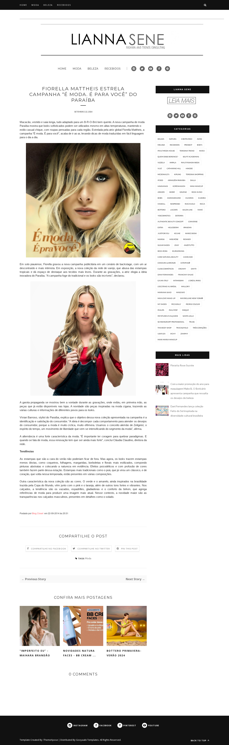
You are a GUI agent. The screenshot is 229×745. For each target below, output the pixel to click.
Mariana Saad (164, 292)
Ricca (202, 204)
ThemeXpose (50, 739)
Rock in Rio (197, 192)
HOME (23, 5)
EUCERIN (189, 198)
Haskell (161, 204)
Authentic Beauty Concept (170, 221)
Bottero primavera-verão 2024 (124, 653)
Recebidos (174, 145)
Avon (199, 139)
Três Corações (199, 328)
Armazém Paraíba (176, 180)
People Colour (193, 304)
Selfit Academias (191, 157)
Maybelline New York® (191, 298)
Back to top (199, 740)
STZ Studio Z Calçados (168, 316)
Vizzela (161, 162)
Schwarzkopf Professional (171, 322)
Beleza (161, 139)
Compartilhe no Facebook (48, 548)
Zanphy (184, 334)
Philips (161, 310)
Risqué (185, 310)
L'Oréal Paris (194, 280)
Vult (160, 168)
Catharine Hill (174, 168)
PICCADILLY (176, 304)
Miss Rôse (173, 239)
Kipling (177, 174)
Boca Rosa (162, 251)
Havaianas (163, 186)
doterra (179, 216)
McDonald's (163, 174)
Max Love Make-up (166, 298)
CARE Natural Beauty (168, 257)
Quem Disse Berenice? (168, 157)
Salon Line (187, 210)
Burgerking (178, 251)
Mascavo (180, 292)
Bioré (172, 192)
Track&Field (182, 328)
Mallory (185, 286)
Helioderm (173, 227)
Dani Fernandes (165, 275)
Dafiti (193, 269)
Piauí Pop (173, 310)
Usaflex (161, 334)
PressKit (188, 145)
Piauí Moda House (166, 151)
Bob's (199, 145)
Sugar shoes (164, 245)
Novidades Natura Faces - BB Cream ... (79, 653)
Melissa (161, 145)
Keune (177, 233)
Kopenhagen (179, 186)
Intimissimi (178, 280)
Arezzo (161, 192)
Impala (173, 162)
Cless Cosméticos (166, 269)
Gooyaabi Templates (87, 739)
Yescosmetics (164, 216)
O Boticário (186, 139)
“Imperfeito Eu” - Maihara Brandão (35, 653)
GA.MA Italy (163, 280)
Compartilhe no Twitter (93, 548)
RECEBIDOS (64, 5)
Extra (160, 227)
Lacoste (174, 210)
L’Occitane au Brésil (167, 286)
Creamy (182, 269)
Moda (88, 558)
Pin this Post (129, 548)
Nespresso (175, 204)
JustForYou (163, 233)
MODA (35, 5)
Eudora (202, 198)
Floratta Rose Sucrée (182, 365)
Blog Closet (37, 513)
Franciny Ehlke (185, 275)
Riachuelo (190, 204)
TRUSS (191, 322)
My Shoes (162, 304)
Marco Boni (191, 233)
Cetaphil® (185, 263)
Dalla (193, 180)
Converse (193, 221)
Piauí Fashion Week (190, 162)
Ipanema (187, 227)
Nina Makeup (196, 186)
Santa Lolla (188, 316)
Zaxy (176, 245)
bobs (160, 198)
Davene (183, 192)
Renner (187, 239)
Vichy (173, 334)
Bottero (161, 210)
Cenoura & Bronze (167, 263)
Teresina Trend (187, 151)
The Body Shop (164, 328)
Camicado (188, 257)
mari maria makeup (167, 339)
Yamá (200, 210)
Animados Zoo (174, 198)
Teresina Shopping (195, 174)
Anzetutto (189, 245)
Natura (172, 139)
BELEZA (48, 5)
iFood (160, 180)
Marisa (161, 239)
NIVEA (202, 151)
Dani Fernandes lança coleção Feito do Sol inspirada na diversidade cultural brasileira (186, 411)
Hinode (189, 168)
